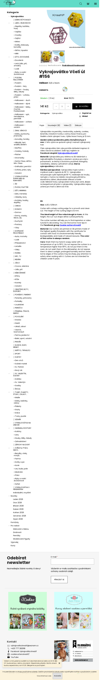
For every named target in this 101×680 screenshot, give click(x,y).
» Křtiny (17, 276)
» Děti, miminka (20, 194)
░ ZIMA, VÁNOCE (20, 130)
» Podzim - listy (20, 86)
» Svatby (17, 385)
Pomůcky (15, 522)
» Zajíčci (17, 38)
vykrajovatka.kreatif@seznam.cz (24, 645)
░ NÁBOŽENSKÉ (19, 273)
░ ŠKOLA (16, 389)
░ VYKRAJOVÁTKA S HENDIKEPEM (21, 488)
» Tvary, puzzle (20, 416)
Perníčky (16, 535)
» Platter (17, 154)
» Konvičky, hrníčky (21, 139)
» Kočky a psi (19, 462)
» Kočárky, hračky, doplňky (21, 201)
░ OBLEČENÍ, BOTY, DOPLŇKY (21, 290)
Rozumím (57, 676)
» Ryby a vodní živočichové (20, 73)
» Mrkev (17, 41)
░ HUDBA (16, 253)
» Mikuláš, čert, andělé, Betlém (20, 143)
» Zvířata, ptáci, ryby (22, 170)
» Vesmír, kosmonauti (19, 331)
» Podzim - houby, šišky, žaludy (21, 90)
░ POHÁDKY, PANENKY (22, 294)
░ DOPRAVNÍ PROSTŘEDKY (18, 232)
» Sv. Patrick (19, 367)
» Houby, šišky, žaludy (23, 438)
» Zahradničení (20, 441)
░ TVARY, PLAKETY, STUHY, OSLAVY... (20, 393)
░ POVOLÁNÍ (18, 316)
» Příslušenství (20, 243)
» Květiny (17, 431)
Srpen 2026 (18, 519)
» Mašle (17, 397)
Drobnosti (17, 532)
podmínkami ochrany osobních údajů (71, 570)
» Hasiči (17, 323)
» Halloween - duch (22, 100)
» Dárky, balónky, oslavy (21, 402)
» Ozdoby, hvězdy (21, 151)
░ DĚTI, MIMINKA (19, 190)
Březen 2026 (18, 506)
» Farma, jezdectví (21, 335)
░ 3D (15, 184)
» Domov (17, 212)
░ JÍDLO (16, 263)
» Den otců (18, 360)
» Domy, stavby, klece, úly (20, 216)
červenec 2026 (19, 516)
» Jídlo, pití (18, 269)
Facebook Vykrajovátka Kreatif (24, 651)
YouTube (14, 657)
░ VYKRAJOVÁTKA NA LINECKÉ (22, 424)
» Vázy (16, 227)
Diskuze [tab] (78, 125)
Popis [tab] (42, 125)
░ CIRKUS (17, 206)
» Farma (17, 458)
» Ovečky (17, 35)
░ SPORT (16, 353)
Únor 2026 (17, 502)
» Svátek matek (20, 363)
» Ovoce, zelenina (21, 266)
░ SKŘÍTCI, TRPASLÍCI (21, 350)
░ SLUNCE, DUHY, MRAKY (20, 346)
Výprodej (14, 542)
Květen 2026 (18, 512)
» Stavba (17, 320)
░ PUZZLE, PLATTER (20, 187)
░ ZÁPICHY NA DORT (21, 444)
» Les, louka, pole (21, 468)
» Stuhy (17, 409)
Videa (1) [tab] (67, 125)
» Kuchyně (18, 221)
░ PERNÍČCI (17, 308)
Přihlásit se (59, 579)
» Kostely (17, 282)
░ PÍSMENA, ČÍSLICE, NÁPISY (21, 312)
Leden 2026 (18, 499)
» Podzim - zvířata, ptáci (22, 96)
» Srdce (17, 413)
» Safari (17, 484)
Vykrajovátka (17, 16)
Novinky (14, 496)
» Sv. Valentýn (19, 382)
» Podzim (17, 83)
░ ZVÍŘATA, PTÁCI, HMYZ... (20, 449)
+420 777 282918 (18, 648)
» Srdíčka (17, 379)
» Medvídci (18, 472)
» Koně (16, 465)
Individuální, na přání (22, 492)
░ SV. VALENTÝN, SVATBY (19, 374)
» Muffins (17, 148)
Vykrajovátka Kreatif (68, 153)
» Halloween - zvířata (23, 122)
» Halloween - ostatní (19, 126)
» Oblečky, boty (20, 197)
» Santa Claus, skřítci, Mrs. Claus (23, 162)
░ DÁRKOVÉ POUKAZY (22, 20)
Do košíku (83, 106)
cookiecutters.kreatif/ (20, 654)
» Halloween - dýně (22, 103)
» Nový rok (18, 370)
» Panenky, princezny (23, 298)
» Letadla (17, 246)
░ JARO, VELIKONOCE (22, 23)
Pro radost (15, 525)
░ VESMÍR (17, 419)
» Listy (16, 435)
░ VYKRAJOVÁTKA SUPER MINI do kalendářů (20, 178)
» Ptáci (16, 475)
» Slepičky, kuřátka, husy (21, 27)
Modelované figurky (21, 539)
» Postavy (18, 224)
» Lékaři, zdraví (20, 326)
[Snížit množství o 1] (56, 106)
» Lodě (16, 69)
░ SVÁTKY (17, 357)
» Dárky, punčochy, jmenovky (22, 135)
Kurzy (13, 545)
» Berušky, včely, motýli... (20, 454)
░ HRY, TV (17, 256)
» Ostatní (18, 173)
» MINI (16, 53)
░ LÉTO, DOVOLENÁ (21, 57)
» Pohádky (18, 301)
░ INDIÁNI (17, 259)
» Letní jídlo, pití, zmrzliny (20, 64)
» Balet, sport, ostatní (23, 338)
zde (49, 676)
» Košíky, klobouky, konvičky (21, 46)
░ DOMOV (17, 209)
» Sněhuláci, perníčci (22, 166)
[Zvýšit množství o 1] (68, 106)
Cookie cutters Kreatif (70, 225)
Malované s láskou (21, 529)
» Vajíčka (17, 31)
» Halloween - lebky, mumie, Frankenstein (22, 109)
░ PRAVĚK (17, 341)
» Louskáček (19, 304)
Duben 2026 (18, 509)
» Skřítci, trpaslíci (21, 50)
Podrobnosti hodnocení (73, 65)
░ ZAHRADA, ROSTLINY (22, 428)
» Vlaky (16, 249)
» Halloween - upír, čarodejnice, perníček (21, 116)
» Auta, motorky (20, 236)
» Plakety (17, 406)
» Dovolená (18, 60)
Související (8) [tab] (54, 125)
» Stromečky (19, 158)
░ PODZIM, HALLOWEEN (18, 78)
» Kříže (16, 279)
